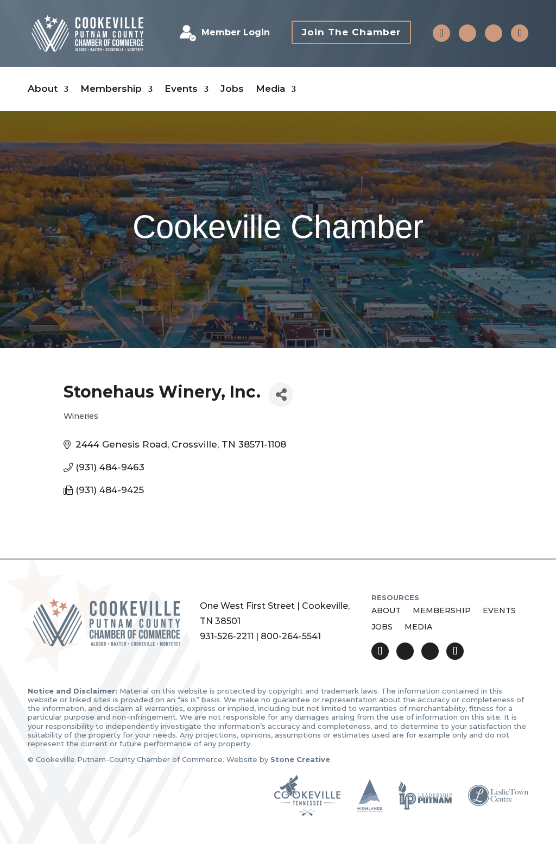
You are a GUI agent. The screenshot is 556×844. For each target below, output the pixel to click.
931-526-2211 (227, 636)
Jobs (232, 89)
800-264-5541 (291, 636)
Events (181, 89)
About (43, 89)
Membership (111, 89)
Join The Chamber (351, 32)
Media (270, 89)
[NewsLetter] (519, 33)
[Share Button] (281, 394)
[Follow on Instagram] (493, 33)
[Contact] (441, 33)
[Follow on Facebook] (467, 33)
